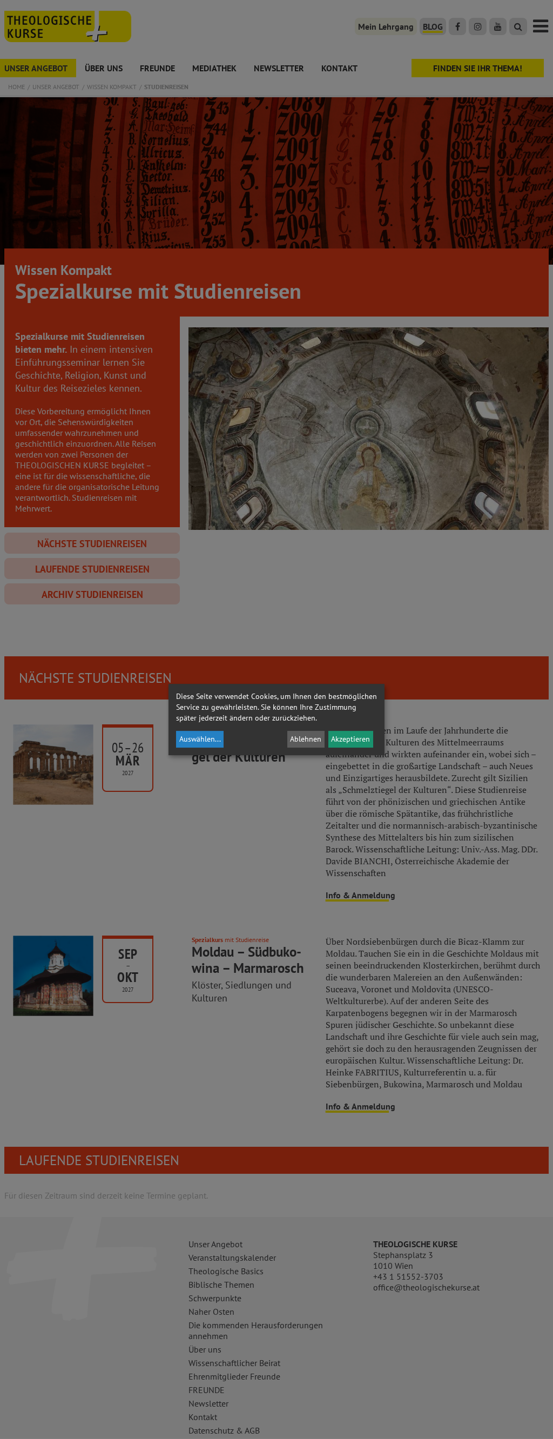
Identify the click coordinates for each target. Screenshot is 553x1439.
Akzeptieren (350, 739)
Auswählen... (200, 739)
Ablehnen (305, 739)
